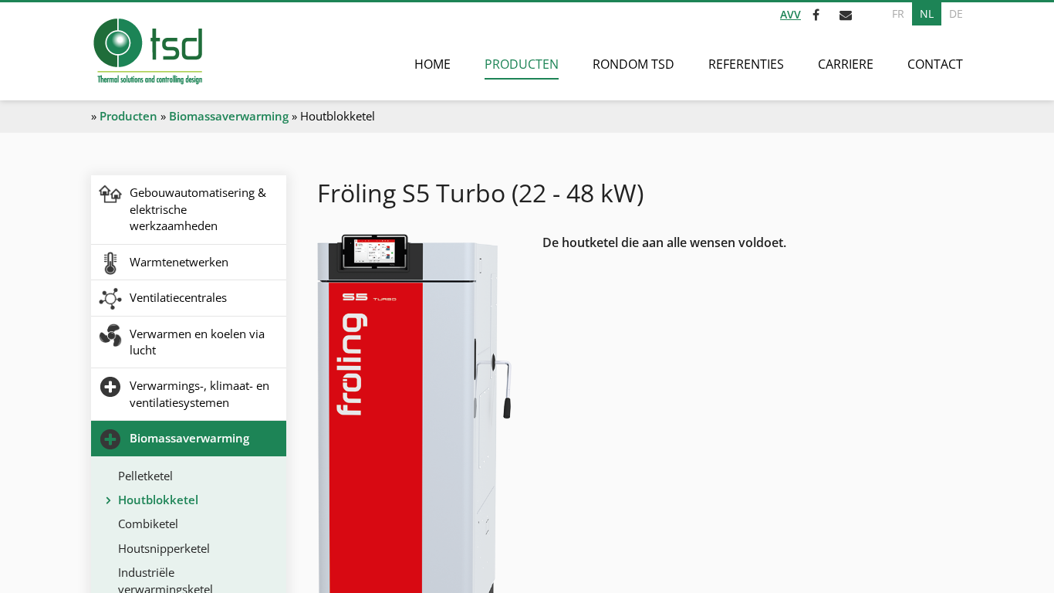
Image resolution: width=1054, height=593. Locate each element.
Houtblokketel (158, 499)
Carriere (845, 64)
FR (898, 13)
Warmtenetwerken (179, 261)
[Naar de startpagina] (147, 51)
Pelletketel (145, 475)
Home (432, 64)
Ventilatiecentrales (178, 297)
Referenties (746, 64)
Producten (522, 64)
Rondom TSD (633, 64)
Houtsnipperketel (164, 548)
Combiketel (148, 523)
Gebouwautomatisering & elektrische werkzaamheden (198, 209)
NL (927, 13)
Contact (935, 64)
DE (956, 13)
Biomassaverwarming (229, 116)
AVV (790, 14)
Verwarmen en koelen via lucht (197, 341)
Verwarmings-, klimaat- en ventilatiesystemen (199, 393)
